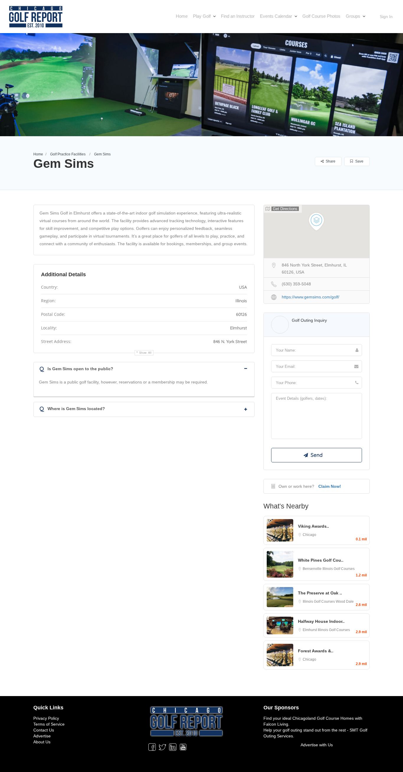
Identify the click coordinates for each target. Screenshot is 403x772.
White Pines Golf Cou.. (320, 560)
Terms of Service (49, 724)
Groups (353, 16)
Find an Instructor (238, 16)
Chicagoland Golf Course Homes (323, 718)
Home (182, 16)
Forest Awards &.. (315, 651)
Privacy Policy (46, 718)
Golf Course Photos (321, 16)
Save (358, 161)
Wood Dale (345, 601)
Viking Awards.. (313, 526)
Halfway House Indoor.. (321, 621)
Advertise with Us (317, 744)
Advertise (42, 736)
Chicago (309, 535)
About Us (41, 742)
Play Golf (202, 16)
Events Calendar (276, 16)
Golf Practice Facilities (68, 154)
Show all (145, 352)
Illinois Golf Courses (338, 569)
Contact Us (43, 730)
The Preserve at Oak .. (320, 593)
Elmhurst (310, 630)
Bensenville (312, 569)
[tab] (144, 368)
